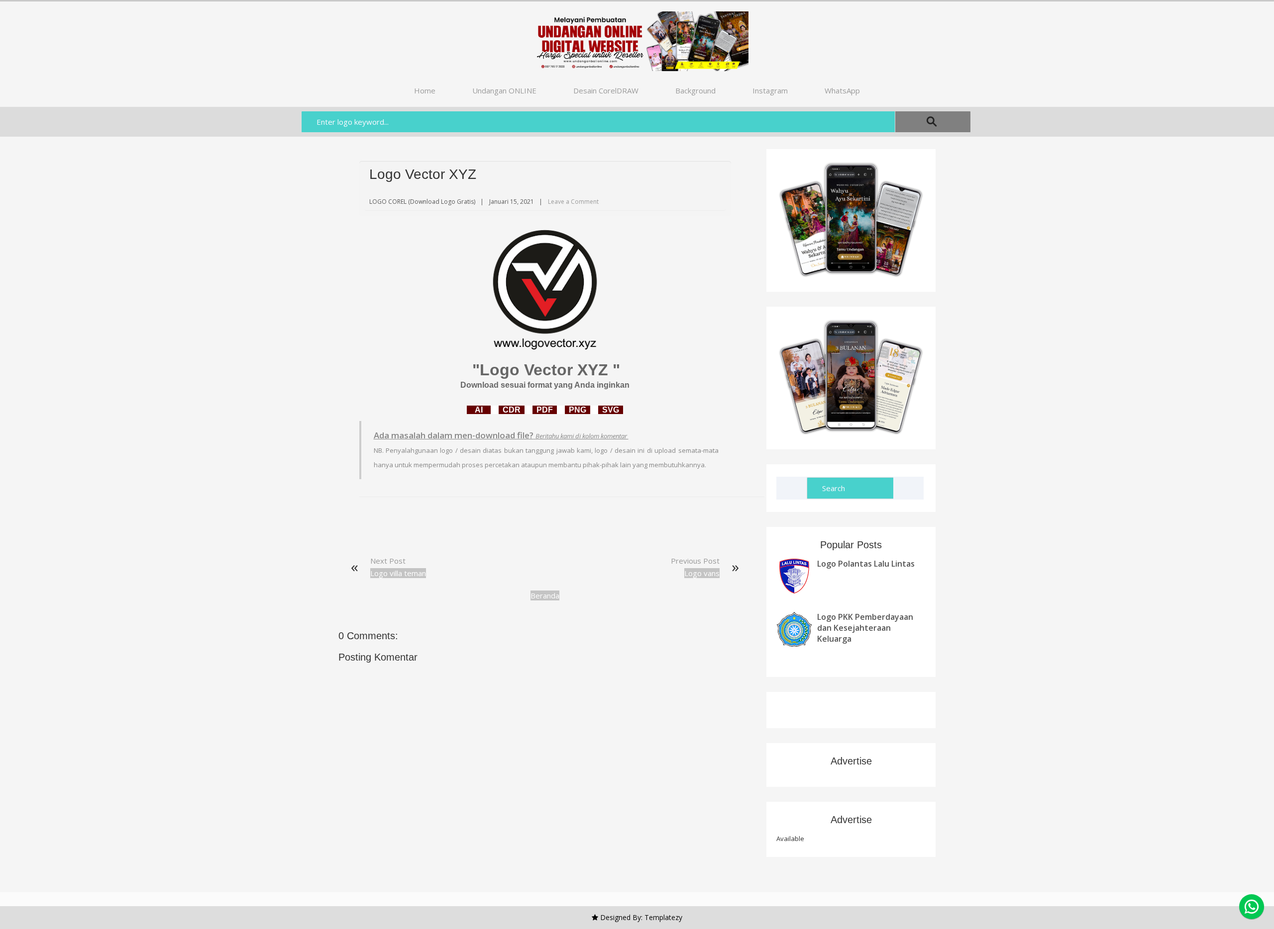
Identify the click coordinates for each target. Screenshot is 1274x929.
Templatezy (663, 917)
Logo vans (702, 573)
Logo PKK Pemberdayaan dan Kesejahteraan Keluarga (865, 627)
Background (695, 90)
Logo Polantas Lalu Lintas (866, 563)
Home (424, 90)
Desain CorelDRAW (605, 90)
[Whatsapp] (1251, 906)
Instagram (770, 90)
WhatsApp (842, 90)
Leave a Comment (573, 201)
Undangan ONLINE (504, 90)
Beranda (545, 595)
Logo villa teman (398, 573)
